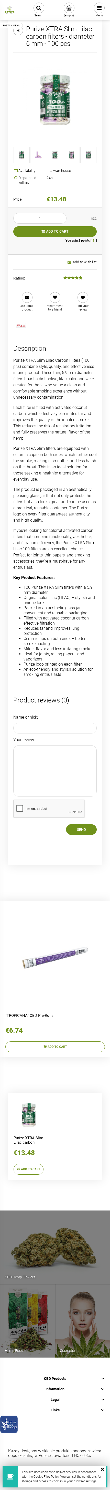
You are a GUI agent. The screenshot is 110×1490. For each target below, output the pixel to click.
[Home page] (9, 10)
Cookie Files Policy (46, 1476)
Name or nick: (25, 717)
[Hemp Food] (27, 1321)
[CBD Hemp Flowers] (55, 1247)
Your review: (24, 739)
